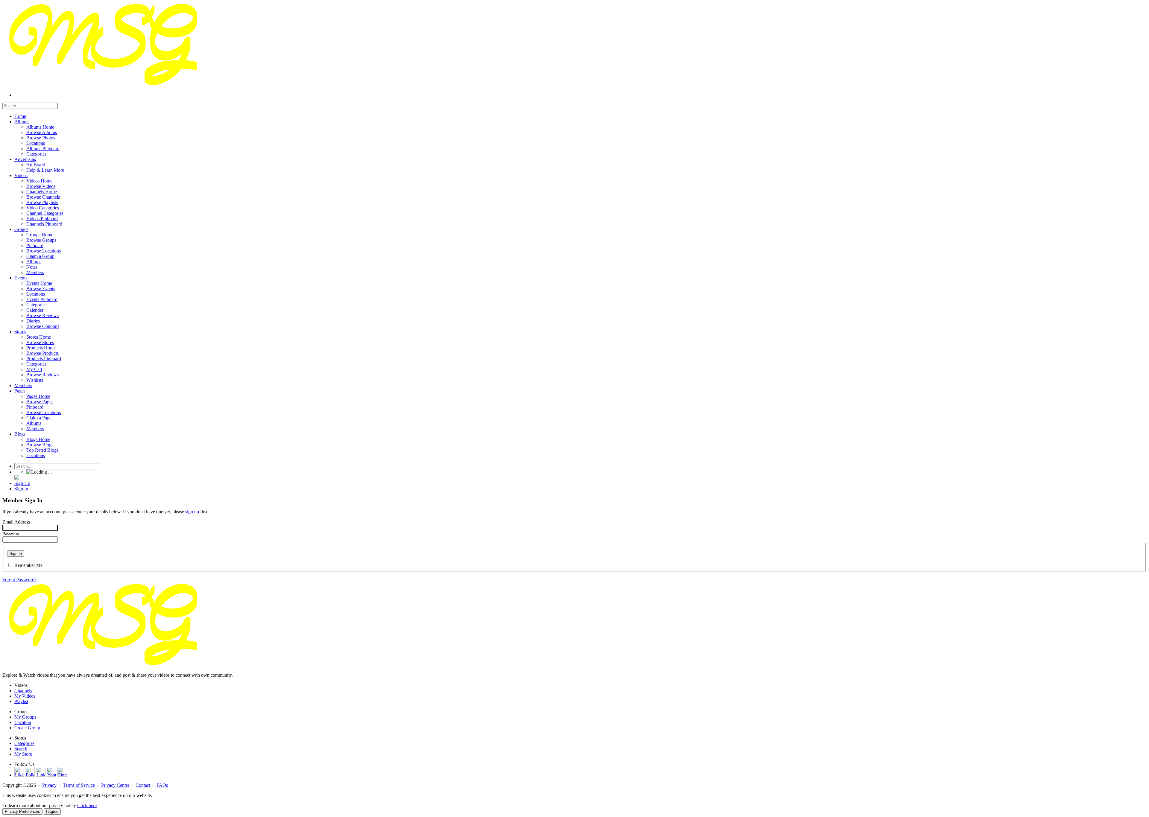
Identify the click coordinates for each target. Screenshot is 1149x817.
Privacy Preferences (22, 811)
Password (11, 533)
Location (22, 722)
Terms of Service (79, 785)
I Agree (52, 811)
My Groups (25, 716)
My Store (23, 754)
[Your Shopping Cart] (16, 477)
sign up (192, 511)
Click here (87, 805)
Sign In (16, 553)
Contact (143, 785)
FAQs (162, 785)
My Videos (24, 696)
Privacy (49, 785)
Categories (24, 743)
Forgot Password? (19, 579)
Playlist (21, 701)
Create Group (27, 727)
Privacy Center (115, 785)
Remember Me (28, 565)
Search (20, 748)
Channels (23, 690)
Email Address (16, 521)
